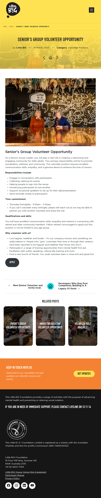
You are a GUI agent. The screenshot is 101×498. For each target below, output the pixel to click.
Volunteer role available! (83, 326)
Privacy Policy (12, 479)
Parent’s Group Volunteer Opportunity (18, 326)
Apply (12, 262)
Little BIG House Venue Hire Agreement (25, 472)
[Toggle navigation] (91, 10)
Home (5, 27)
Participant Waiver (14, 475)
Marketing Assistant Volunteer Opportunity (50, 326)
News (11, 27)
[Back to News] (50, 286)
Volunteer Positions (78, 48)
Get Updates (84, 374)
